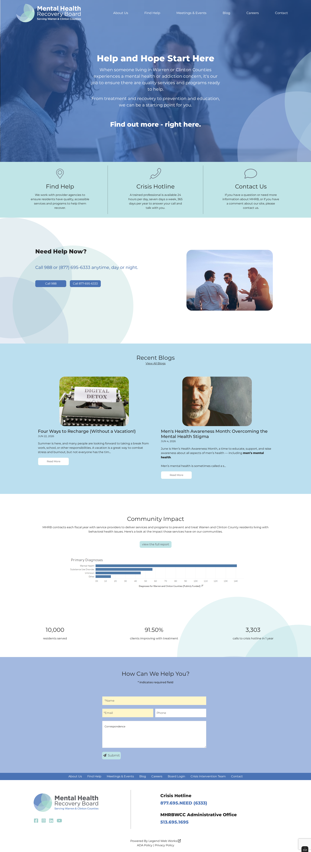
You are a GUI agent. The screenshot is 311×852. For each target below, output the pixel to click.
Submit (114, 755)
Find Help (152, 13)
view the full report (155, 544)
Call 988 (51, 283)
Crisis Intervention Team (208, 776)
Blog (226, 13)
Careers (252, 13)
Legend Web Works (163, 841)
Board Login (176, 776)
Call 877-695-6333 (85, 283)
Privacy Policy (164, 845)
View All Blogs (156, 363)
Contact (281, 13)
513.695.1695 (174, 822)
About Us (120, 13)
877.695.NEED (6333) (183, 803)
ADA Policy (144, 845)
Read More (53, 461)
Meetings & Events (191, 13)
